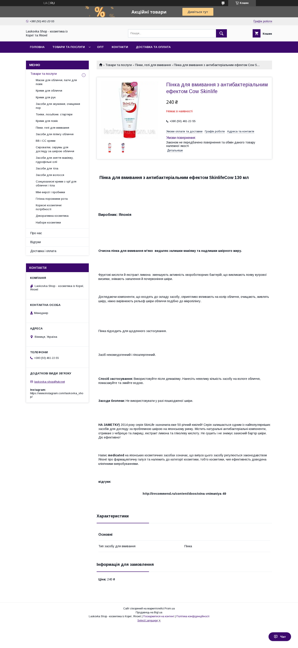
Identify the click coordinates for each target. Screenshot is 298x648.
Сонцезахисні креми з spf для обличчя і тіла (56, 183)
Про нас (36, 233)
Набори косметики (48, 222)
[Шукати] (221, 33)
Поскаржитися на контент (158, 616)
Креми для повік (47, 121)
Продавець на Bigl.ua (149, 612)
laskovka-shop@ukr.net (49, 381)
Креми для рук (46, 97)
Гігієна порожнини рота (52, 198)
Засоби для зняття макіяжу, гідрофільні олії (55, 159)
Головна (37, 47)
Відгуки (35, 242)
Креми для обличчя (49, 90)
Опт (100, 47)
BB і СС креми (45, 140)
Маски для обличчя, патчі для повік (56, 82)
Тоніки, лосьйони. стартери (54, 114)
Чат (283, 636)
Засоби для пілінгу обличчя (55, 134)
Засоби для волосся (50, 175)
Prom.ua (169, 608)
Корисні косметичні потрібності (49, 207)
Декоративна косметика (52, 215)
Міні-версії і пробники (50, 192)
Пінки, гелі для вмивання (153, 65)
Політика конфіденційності (192, 616)
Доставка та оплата (153, 47)
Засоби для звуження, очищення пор (58, 105)
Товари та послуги (68, 47)
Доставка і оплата (43, 251)
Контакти (120, 47)
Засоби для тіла (47, 168)
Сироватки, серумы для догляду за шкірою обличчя (55, 149)
